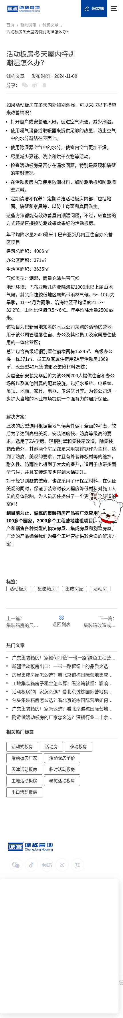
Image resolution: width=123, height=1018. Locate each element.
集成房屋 (74, 588)
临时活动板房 (62, 769)
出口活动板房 (24, 792)
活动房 (100, 588)
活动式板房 (22, 746)
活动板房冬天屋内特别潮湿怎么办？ (38, 31)
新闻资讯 (28, 25)
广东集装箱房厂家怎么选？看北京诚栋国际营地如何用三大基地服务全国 (64, 708)
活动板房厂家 (24, 758)
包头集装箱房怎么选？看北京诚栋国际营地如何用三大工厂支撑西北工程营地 (64, 700)
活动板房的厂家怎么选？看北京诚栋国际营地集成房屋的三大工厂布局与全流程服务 (64, 691)
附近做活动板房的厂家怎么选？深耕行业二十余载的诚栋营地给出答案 (64, 717)
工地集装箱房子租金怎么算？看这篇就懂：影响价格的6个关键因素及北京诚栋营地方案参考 (64, 683)
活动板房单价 (62, 758)
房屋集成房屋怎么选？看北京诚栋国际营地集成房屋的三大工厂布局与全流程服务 (64, 674)
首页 (10, 25)
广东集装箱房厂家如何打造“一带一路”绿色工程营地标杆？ (64, 657)
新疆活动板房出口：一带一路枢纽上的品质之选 (60, 666)
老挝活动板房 (62, 781)
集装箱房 (56, 513)
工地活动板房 (24, 781)
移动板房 (78, 746)
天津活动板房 (24, 769)
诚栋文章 (51, 25)
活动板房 (24, 105)
